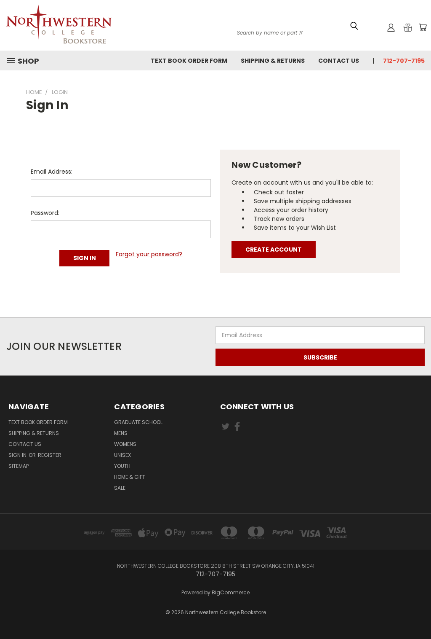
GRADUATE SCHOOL (138, 422)
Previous (418, 606)
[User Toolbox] (391, 27)
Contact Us (338, 60)
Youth (122, 466)
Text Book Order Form (189, 60)
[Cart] (422, 27)
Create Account (273, 249)
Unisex (122, 455)
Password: (45, 213)
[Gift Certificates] (408, 27)
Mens (121, 433)
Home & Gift (129, 477)
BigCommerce (231, 592)
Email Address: (51, 171)
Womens (125, 444)
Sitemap (18, 466)
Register (49, 455)
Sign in (18, 455)
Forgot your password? (149, 254)
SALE (119, 487)
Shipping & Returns (273, 60)
